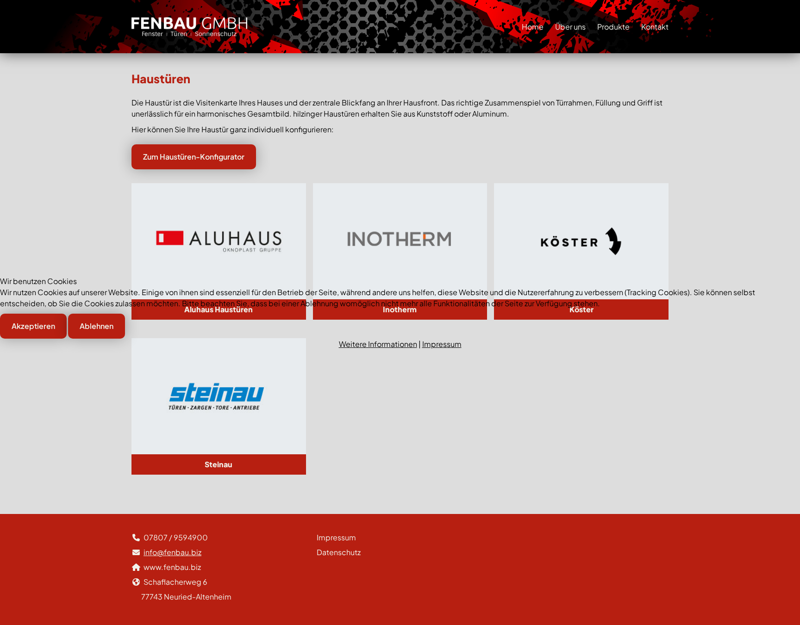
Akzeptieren (33, 326)
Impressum (442, 344)
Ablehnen (96, 326)
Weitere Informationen (378, 344)
